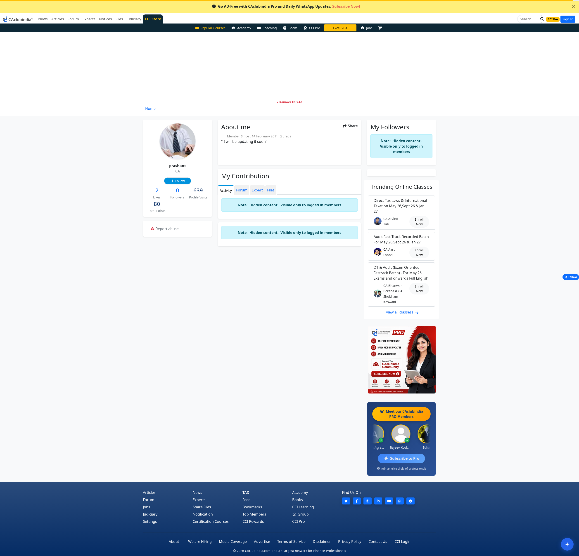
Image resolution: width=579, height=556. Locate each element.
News (197, 492)
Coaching (270, 28)
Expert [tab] (257, 190)
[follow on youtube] (389, 500)
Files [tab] (271, 190)
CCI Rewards (253, 521)
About (174, 541)
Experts (199, 499)
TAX (245, 492)
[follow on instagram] (367, 500)
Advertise (262, 541)
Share (352, 125)
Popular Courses (213, 28)
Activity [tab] (226, 190)
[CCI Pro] (401, 359)
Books (293, 28)
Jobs (369, 28)
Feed (246, 499)
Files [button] (119, 18)
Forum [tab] (241, 190)
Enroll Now (419, 221)
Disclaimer (322, 541)
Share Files (202, 506)
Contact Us (377, 541)
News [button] (43, 18)
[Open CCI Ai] (567, 544)
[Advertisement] (289, 66)
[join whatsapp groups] (400, 500)
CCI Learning (303, 506)
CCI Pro (314, 28)
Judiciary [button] (134, 18)
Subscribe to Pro (404, 458)
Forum (148, 499)
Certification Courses (211, 521)
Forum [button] (73, 18)
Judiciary (150, 514)
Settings (150, 521)
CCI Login (402, 541)
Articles (149, 492)
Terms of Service (291, 541)
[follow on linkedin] (378, 500)
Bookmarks (252, 506)
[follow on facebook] (357, 500)
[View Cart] (381, 27)
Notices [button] (105, 18)
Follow (179, 181)
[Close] (573, 6)
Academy (244, 28)
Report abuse (167, 228)
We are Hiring (200, 541)
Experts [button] (89, 18)
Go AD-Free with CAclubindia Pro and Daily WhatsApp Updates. (289, 6)
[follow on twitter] (346, 500)
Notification (203, 514)
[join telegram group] (410, 500)
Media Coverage (233, 541)
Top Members (254, 514)
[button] (541, 19)
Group (303, 514)
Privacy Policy (349, 541)
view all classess (400, 312)
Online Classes (401, 186)
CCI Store (153, 18)
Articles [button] (57, 18)
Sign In (567, 19)
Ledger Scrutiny (340, 28)
